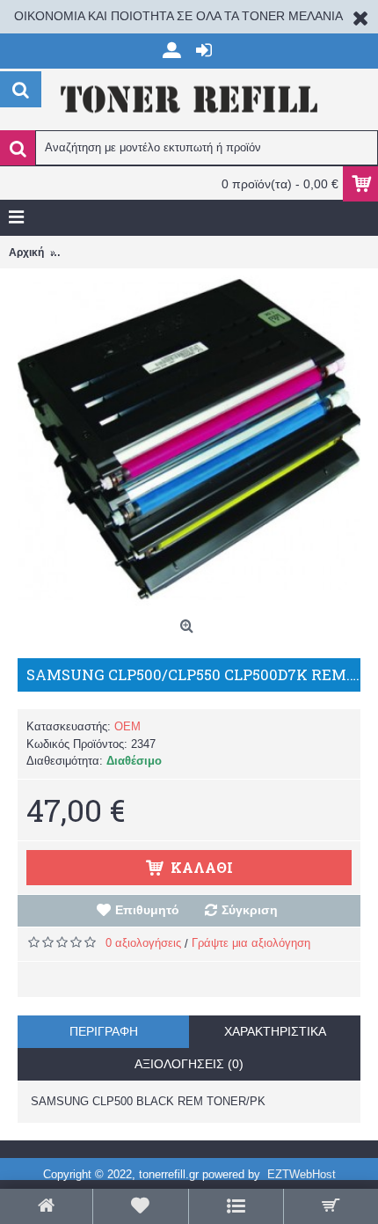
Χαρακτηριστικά (275, 1031)
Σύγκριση (250, 910)
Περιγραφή (103, 1031)
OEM (127, 726)
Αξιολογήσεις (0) (189, 1064)
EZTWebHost (301, 1174)
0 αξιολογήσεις (143, 942)
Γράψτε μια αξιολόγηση (251, 942)
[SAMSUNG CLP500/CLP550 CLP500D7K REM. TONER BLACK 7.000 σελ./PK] (189, 440)
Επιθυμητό (147, 910)
